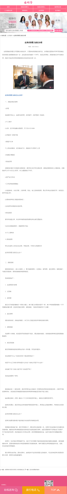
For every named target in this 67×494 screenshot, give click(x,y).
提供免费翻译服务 (34, 469)
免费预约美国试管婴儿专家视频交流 (14, 469)
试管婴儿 (3, 484)
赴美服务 (9, 35)
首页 (8, 7)
